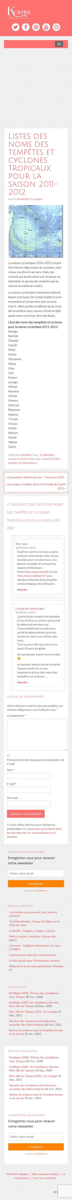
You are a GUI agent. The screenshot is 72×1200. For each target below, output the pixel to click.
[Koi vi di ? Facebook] (26, 27)
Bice (18, 543)
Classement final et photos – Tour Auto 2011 (36, 477)
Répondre (22, 589)
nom (37, 458)
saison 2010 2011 (50, 458)
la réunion (23, 458)
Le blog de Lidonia (27, 608)
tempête (12, 462)
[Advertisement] (36, 86)
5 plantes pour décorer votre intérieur (32, 955)
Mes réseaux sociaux (45, 1174)
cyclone (12, 458)
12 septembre (46, 454)
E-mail (11, 783)
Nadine (38, 199)
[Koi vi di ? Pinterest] (36, 27)
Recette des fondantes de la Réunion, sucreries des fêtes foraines (32, 1022)
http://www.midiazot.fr (31, 575)
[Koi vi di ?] (36, 11)
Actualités (26, 454)
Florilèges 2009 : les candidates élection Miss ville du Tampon (34, 1004)
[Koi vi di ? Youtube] (46, 27)
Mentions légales (17, 1174)
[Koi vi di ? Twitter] (16, 27)
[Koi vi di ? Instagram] (56, 27)
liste (31, 458)
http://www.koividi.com (39, 571)
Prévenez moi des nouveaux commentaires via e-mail (35, 761)
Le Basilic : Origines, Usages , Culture (32, 930)
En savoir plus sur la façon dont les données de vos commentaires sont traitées (34, 832)
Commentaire (16, 715)
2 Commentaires (28, 462)
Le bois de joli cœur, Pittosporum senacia (34, 960)
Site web (12, 797)
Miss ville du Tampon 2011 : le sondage (33, 1011)
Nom (11, 769)
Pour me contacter (44, 1178)
